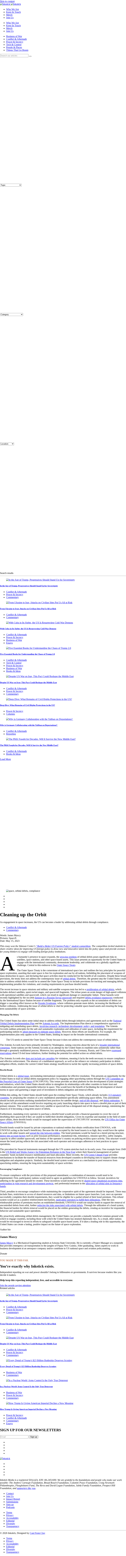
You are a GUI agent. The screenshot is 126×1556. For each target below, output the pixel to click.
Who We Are (12, 9)
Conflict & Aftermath (16, 39)
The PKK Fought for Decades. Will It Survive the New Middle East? (29, 745)
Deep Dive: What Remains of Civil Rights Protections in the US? (27, 705)
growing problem (68, 957)
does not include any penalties (40, 1058)
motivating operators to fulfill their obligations (78, 1199)
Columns (10, 714)
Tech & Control (13, 44)
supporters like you (26, 1488)
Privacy (10, 1515)
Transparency (12, 1526)
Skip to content (7, 1)
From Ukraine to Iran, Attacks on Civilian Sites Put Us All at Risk (28, 609)
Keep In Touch (13, 12)
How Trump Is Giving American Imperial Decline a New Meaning (28, 1409)
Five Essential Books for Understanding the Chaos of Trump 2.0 (27, 654)
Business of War (14, 36)
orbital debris (69, 978)
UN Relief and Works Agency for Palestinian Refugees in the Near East (40, 1152)
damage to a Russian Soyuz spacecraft (53, 997)
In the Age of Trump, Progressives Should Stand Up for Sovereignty (29, 586)
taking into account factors (13, 1135)
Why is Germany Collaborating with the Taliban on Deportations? (29, 725)
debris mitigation (112, 1100)
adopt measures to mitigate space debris (42, 1031)
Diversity (10, 1523)
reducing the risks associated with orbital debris (60, 1205)
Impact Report (13, 1499)
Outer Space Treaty (66, 965)
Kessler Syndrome (47, 1003)
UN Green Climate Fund (96, 1154)
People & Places (14, 47)
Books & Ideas (13, 671)
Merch (9, 15)
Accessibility (12, 1518)
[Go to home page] (5, 1458)
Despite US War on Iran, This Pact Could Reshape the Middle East (28, 682)
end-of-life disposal (89, 1100)
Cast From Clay (37, 1533)
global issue (23, 1076)
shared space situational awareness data (103, 1180)
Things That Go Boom (17, 50)
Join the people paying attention (15, 1285)
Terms (9, 1512)
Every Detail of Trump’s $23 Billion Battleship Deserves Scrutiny (28, 1366)
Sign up (10, 1504)
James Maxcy (6, 1243)
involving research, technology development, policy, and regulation (71, 1026)
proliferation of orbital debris (100, 989)
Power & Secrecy (14, 42)
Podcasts (10, 1507)
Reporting (11, 734)
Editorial (10, 1520)
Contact (10, 1493)
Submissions (12, 1501)
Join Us (10, 17)
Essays (9, 643)
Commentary (12, 597)
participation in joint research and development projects (26, 1183)
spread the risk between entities (45, 1133)
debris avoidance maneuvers (98, 997)
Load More (5, 759)
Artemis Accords (51, 1023)
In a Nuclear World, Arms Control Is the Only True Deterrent (26, 1386)
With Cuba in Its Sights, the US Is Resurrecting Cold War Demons (28, 628)
